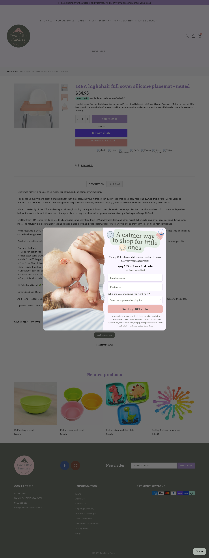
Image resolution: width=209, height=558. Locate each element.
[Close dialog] (161, 232)
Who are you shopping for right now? (129, 293)
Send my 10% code (135, 309)
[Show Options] (159, 300)
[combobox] (134, 300)
